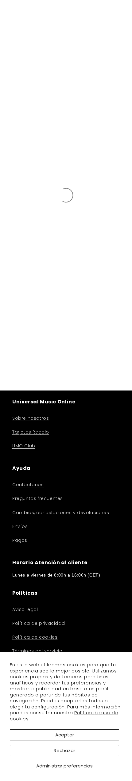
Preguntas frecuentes (37, 498)
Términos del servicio (37, 651)
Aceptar (64, 734)
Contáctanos (28, 485)
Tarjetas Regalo (30, 432)
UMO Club (23, 446)
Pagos (19, 540)
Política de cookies (34, 637)
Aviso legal (25, 609)
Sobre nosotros (30, 418)
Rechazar (64, 750)
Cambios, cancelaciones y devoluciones (60, 512)
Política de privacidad (38, 623)
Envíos (20, 526)
